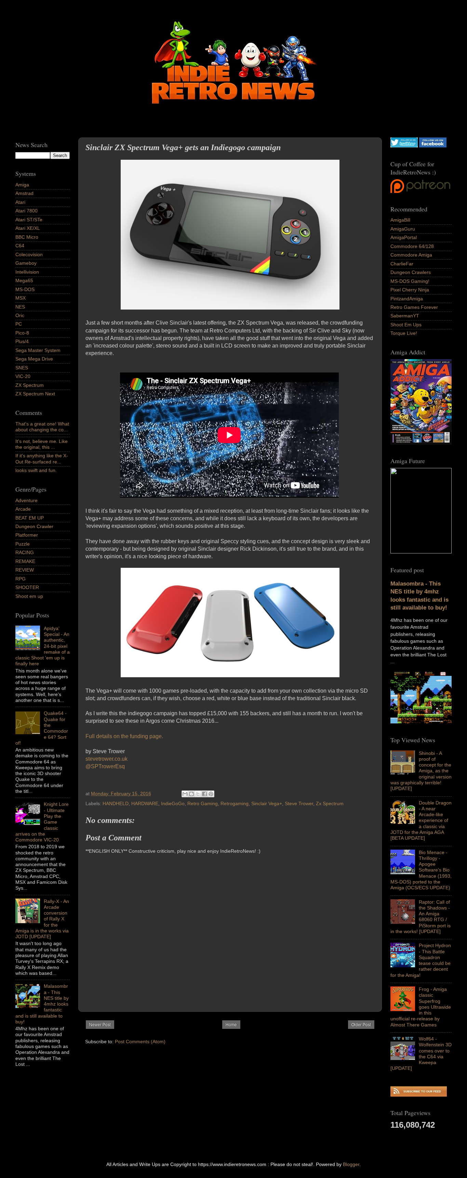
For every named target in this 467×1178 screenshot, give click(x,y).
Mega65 (24, 280)
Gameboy (26, 263)
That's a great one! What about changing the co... (42, 426)
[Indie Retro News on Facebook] (432, 145)
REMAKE (25, 561)
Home (231, 1024)
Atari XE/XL (27, 228)
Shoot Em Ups (406, 324)
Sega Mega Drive (34, 359)
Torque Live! (403, 333)
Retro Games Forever (414, 307)
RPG (20, 578)
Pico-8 (22, 333)
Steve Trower (299, 803)
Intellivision (27, 272)
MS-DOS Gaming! (409, 281)
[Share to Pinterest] (211, 793)
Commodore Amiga (411, 255)
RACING (24, 552)
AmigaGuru (402, 229)
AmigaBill (400, 220)
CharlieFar (401, 263)
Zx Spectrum (330, 803)
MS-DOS (25, 289)
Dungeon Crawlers (410, 272)
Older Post (361, 1024)
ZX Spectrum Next (35, 393)
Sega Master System (38, 350)
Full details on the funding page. (124, 736)
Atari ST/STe (28, 219)
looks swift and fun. (36, 470)
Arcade (23, 509)
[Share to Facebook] (204, 793)
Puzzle (22, 544)
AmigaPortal (403, 237)
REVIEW (24, 570)
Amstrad (24, 193)
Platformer (26, 535)
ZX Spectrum (29, 385)
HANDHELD (116, 803)
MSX (20, 298)
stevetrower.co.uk (106, 759)
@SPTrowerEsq (105, 766)
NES (20, 307)
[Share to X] (198, 793)
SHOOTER (27, 587)
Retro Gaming (202, 803)
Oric (19, 315)
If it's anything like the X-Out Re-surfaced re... (41, 458)
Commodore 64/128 (412, 246)
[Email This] (185, 793)
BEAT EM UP (29, 518)
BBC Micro (26, 237)
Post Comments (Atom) (140, 1041)
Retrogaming (235, 803)
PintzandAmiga (406, 298)
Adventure (26, 500)
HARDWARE (144, 803)
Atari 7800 (26, 210)
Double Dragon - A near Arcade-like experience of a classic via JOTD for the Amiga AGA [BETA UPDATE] (421, 820)
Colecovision (29, 254)
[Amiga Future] (421, 443)
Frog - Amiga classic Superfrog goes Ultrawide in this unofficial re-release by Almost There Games (420, 1007)
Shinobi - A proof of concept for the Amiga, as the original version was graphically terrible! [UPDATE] (421, 770)
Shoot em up (29, 596)
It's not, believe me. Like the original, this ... (41, 444)
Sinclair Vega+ (266, 803)
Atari (20, 202)
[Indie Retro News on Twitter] (404, 145)
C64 (19, 245)
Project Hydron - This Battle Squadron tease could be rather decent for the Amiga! (420, 960)
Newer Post (100, 1024)
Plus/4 (22, 341)
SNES (21, 367)
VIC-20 (22, 376)
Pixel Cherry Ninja (409, 289)
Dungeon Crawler (34, 526)
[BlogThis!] (191, 793)
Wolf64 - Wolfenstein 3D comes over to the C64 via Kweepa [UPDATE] (421, 1053)
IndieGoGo (173, 803)
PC (18, 324)
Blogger (351, 1164)
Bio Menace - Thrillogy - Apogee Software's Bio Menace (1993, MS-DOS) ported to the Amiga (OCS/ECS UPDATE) (421, 870)
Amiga (22, 184)
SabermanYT (404, 315)
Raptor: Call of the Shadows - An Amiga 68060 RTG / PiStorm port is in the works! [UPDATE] (420, 916)
